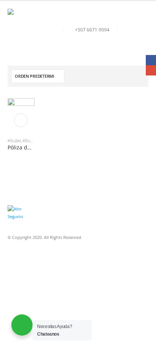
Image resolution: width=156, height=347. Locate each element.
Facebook (151, 60)
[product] (21, 111)
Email (151, 70)
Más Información (21, 120)
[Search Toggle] (124, 30)
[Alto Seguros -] (28, 29)
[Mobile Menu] (141, 29)
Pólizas (14, 140)
